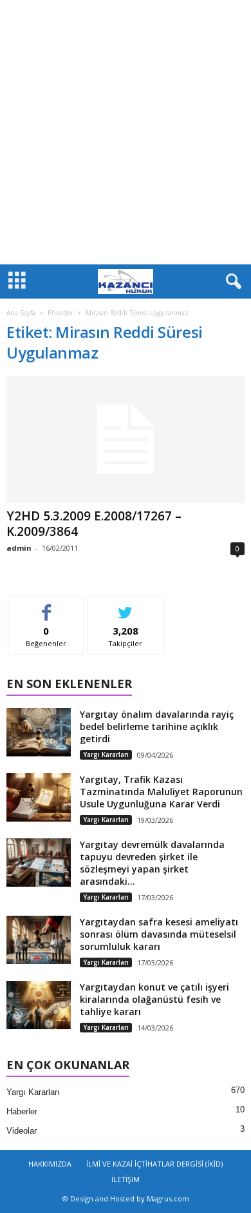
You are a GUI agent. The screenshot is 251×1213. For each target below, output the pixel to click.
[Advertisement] (125, 132)
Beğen (46, 606)
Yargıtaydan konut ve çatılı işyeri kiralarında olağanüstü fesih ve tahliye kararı (154, 999)
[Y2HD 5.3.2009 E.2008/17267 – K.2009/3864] (125, 439)
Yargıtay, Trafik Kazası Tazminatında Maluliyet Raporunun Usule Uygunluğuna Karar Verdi (161, 791)
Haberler (21, 1111)
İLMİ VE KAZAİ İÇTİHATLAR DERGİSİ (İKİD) (154, 1164)
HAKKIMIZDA (49, 1164)
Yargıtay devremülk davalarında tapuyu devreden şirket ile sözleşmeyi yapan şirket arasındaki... (152, 862)
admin (19, 548)
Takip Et (125, 606)
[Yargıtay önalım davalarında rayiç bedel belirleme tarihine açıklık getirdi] (38, 732)
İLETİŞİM (125, 1179)
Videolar (21, 1131)
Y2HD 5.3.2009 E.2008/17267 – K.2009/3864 (93, 524)
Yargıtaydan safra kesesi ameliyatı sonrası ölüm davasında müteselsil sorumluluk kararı (159, 934)
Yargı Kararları (106, 754)
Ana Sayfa (20, 312)
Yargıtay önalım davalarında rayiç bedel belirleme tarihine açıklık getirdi (157, 726)
